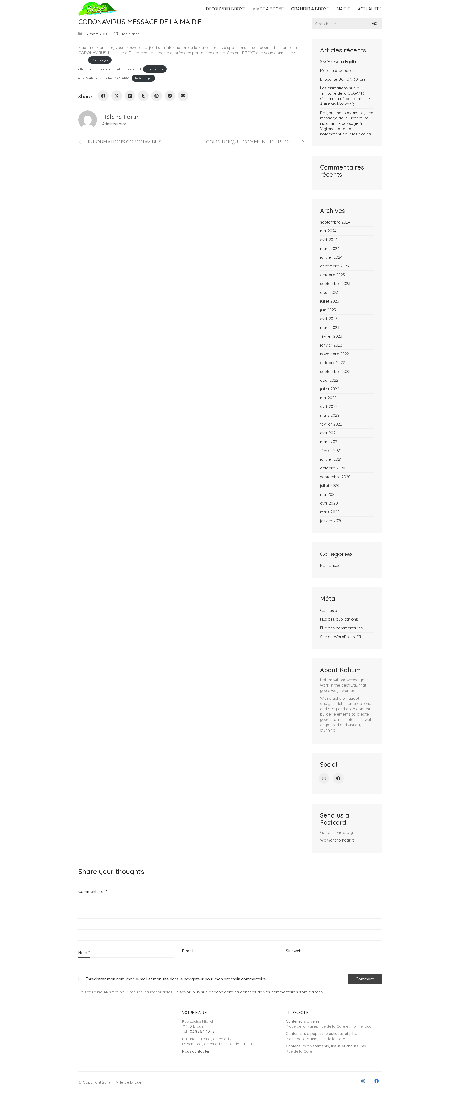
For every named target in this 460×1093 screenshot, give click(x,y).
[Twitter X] (116, 95)
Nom (84, 952)
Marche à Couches (337, 70)
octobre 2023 (332, 274)
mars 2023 (329, 327)
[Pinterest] (156, 95)
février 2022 (331, 424)
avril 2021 (328, 432)
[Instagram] (324, 778)
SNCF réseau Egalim (338, 61)
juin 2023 (328, 309)
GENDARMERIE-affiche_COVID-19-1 (103, 78)
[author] (87, 119)
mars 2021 (329, 441)
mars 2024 (329, 248)
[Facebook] (103, 95)
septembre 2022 (335, 371)
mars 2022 (329, 415)
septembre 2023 (335, 283)
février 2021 (331, 450)
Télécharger (99, 60)
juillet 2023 (329, 301)
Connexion (329, 610)
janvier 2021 (331, 459)
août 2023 (329, 292)
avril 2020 (329, 503)
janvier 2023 (331, 345)
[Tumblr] (143, 95)
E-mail (189, 950)
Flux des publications (339, 619)
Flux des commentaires (341, 627)
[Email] (183, 95)
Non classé (130, 33)
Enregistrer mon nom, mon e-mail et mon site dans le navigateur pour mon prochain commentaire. (176, 978)
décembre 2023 (334, 266)
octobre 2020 (332, 468)
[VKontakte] (170, 95)
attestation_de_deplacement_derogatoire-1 (109, 69)
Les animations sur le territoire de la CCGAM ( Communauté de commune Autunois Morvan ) (345, 95)
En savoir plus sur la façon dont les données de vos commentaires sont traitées (248, 992)
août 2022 (329, 380)
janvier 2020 (331, 520)
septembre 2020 (335, 476)
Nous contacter (196, 1051)
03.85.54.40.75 (202, 1031)
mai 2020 (328, 494)
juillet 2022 (329, 388)
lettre (82, 60)
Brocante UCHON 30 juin (342, 79)
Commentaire (92, 891)
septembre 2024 (335, 222)
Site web (294, 950)
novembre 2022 (334, 353)
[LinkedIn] (130, 95)
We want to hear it (337, 840)
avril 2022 (329, 406)
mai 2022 (328, 397)
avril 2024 (329, 239)
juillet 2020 (329, 485)
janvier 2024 (331, 257)
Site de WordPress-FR (340, 636)
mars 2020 (330, 511)
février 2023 (331, 336)
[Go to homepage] (98, 9)
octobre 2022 (332, 362)
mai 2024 (328, 230)
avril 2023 (329, 318)
